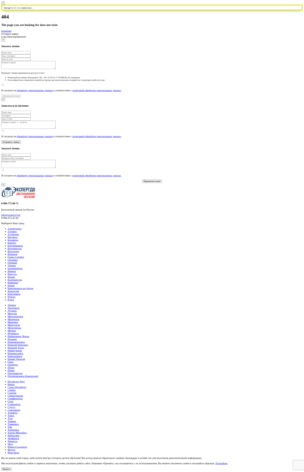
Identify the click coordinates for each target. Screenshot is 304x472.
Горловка (13, 260)
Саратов (12, 393)
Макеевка (13, 322)
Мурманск (13, 333)
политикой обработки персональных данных (96, 90)
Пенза (11, 367)
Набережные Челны (18, 336)
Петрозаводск (15, 373)
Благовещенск (15, 245)
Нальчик (12, 339)
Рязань (11, 384)
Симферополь (15, 398)
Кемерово (13, 282)
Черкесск (12, 441)
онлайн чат (146, 458)
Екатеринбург (15, 268)
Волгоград (13, 251)
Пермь (11, 370)
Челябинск (13, 438)
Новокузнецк (15, 350)
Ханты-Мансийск (17, 432)
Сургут (11, 407)
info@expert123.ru (10, 215)
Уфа (10, 427)
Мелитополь (14, 328)
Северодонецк (15, 395)
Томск (11, 415)
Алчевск (12, 231)
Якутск (11, 449)
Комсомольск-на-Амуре (20, 288)
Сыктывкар (14, 410)
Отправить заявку (11, 142)
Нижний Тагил (16, 347)
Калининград (15, 279)
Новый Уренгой (16, 359)
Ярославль (13, 452)
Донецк (12, 265)
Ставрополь (14, 404)
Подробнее (221, 463)
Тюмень (12, 421)
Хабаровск (13, 430)
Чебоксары (13, 435)
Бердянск (13, 237)
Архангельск (15, 228)
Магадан (12, 313)
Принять (6, 469)
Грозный (12, 262)
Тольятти (12, 412)
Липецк (12, 305)
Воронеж (12, 254)
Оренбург (13, 364)
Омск (10, 362)
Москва (12, 330)
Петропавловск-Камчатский (23, 376)
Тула (10, 418)
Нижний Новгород (18, 345)
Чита (10, 444)
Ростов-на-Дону (16, 381)
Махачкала (13, 319)
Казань (11, 277)
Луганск (12, 310)
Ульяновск (13, 424)
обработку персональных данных (35, 90)
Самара (12, 390)
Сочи (10, 401)
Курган (11, 297)
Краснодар (13, 291)
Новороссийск (15, 353)
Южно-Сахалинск (17, 447)
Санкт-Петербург (17, 387)
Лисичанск (13, 308)
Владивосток (15, 248)
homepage (6, 31)
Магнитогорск (15, 316)
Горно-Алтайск (16, 257)
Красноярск (14, 294)
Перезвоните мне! (11, 96)
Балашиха (13, 240)
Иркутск (12, 274)
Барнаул (12, 243)
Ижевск (12, 271)
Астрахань (13, 234)
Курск (11, 299)
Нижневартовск (16, 342)
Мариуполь (14, 325)
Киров (11, 285)
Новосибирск (15, 356)
